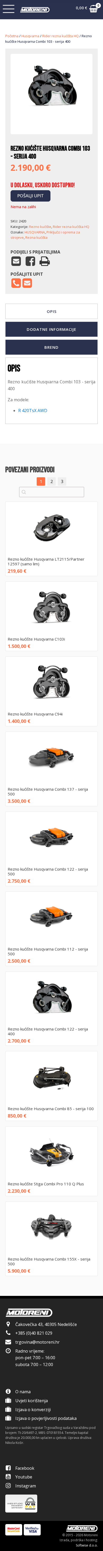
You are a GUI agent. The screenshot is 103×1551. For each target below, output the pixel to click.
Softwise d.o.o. (87, 1545)
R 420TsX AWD (32, 410)
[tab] (51, 311)
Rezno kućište (40, 226)
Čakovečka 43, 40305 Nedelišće (46, 1324)
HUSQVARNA (35, 232)
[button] (87, 9)
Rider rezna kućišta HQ (60, 36)
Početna (11, 36)
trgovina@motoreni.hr (37, 1342)
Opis (52, 311)
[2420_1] (51, 118)
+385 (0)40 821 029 (33, 1333)
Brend (51, 347)
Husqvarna (30, 36)
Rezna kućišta (36, 237)
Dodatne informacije (51, 329)
